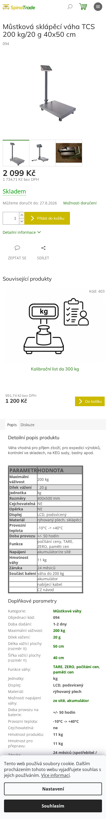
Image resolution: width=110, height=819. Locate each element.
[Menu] (98, 6)
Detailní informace (19, 232)
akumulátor (78, 700)
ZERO (69, 666)
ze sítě (59, 700)
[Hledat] (70, 6)
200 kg (59, 630)
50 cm (58, 646)
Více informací (55, 775)
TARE (57, 666)
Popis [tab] (12, 424)
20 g (57, 637)
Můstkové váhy (67, 611)
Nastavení (53, 789)
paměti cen (63, 672)
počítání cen (87, 666)
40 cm (58, 657)
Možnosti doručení (80, 202)
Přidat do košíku (50, 218)
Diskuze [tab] (27, 424)
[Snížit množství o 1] (21, 221)
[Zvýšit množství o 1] (21, 215)
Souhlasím (53, 806)
